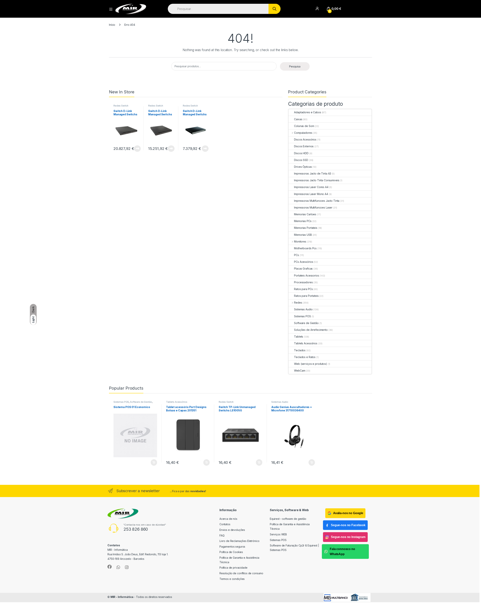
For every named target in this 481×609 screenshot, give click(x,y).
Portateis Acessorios (306, 275)
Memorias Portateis (305, 227)
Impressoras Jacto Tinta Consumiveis (316, 180)
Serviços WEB (278, 534)
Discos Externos (304, 146)
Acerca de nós (228, 518)
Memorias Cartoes (305, 214)
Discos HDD (301, 153)
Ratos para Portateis (306, 295)
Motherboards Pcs (305, 248)
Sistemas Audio (303, 309)
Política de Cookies (231, 552)
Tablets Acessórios (305, 343)
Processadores (303, 282)
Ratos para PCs (303, 289)
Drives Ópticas (303, 166)
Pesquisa (294, 66)
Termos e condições (232, 578)
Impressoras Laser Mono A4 (311, 194)
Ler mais (137, 148)
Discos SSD (301, 160)
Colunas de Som (304, 126)
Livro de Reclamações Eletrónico (239, 541)
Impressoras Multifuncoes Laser (313, 207)
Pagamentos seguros (232, 546)
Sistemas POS (302, 316)
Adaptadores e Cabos (307, 112)
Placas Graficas (303, 268)
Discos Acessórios (305, 139)
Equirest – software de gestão (288, 518)
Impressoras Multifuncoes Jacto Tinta (316, 200)
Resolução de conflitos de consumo (241, 573)
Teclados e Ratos (304, 357)
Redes (298, 302)
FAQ (222, 535)
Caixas (298, 119)
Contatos (224, 524)
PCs (296, 255)
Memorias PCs (302, 221)
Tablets (298, 336)
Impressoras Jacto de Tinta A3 (312, 173)
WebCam (299, 370)
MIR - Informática (122, 596)
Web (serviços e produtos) (310, 363)
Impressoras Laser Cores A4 (311, 187)
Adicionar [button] (151, 462)
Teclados (300, 350)
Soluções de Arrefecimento (311, 329)
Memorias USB (303, 234)
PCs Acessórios (303, 261)
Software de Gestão (306, 323)
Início (112, 24)
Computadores (303, 132)
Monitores (300, 241)
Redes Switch (120, 105)
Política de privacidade (233, 567)
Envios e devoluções (232, 529)
